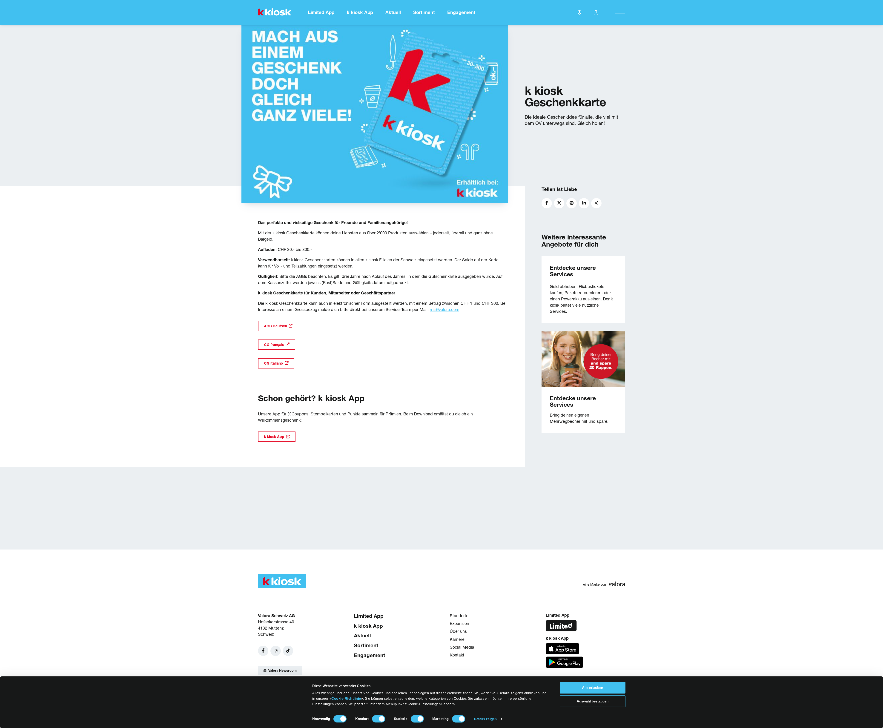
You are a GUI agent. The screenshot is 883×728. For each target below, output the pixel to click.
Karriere (457, 639)
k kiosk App (360, 12)
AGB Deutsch (275, 326)
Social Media (462, 647)
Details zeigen (485, 719)
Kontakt (457, 655)
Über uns (458, 631)
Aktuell (393, 12)
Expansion (459, 623)
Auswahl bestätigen (592, 701)
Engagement (461, 12)
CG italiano (273, 363)
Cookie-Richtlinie (346, 698)
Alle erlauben (592, 688)
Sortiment (424, 12)
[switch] (378, 718)
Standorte (459, 615)
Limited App (321, 12)
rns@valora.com (444, 309)
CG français (274, 344)
